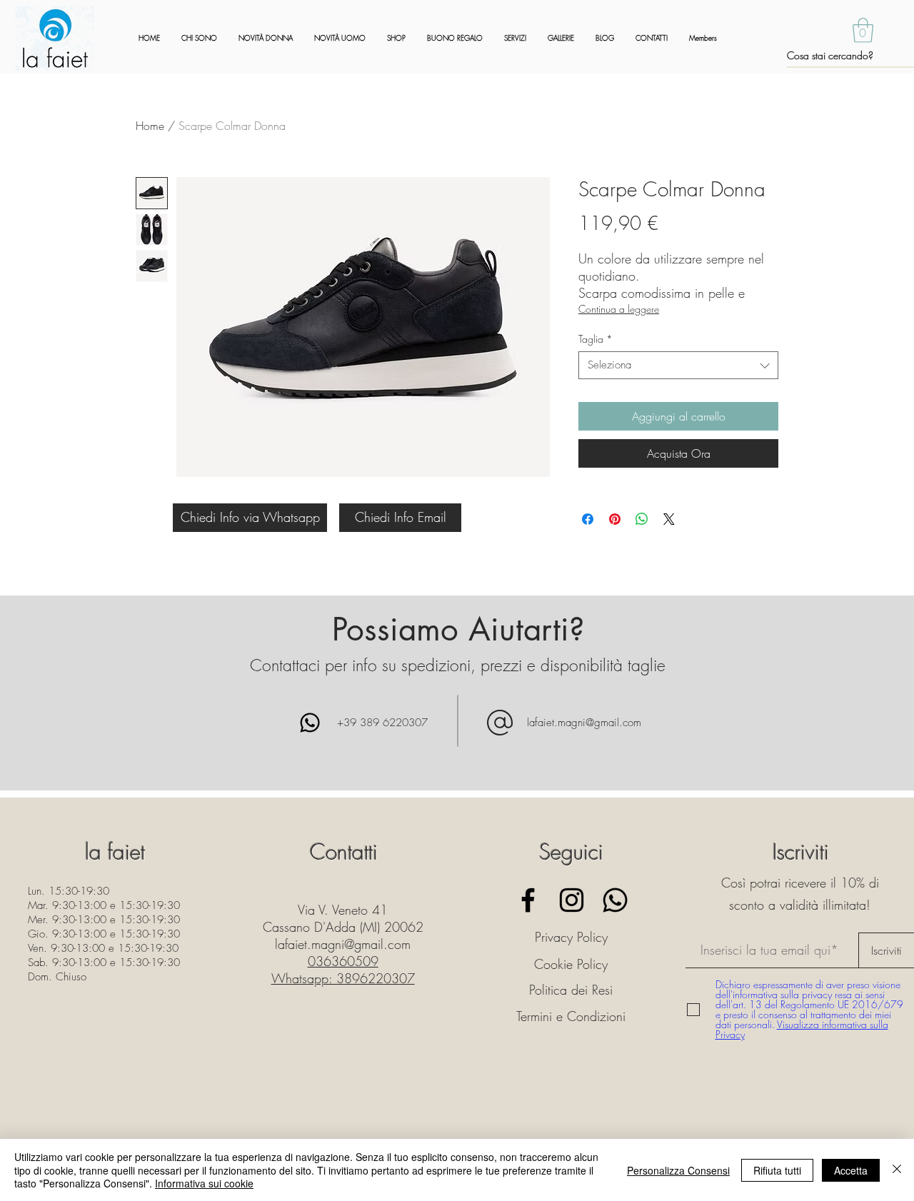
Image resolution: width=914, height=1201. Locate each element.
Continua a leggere (618, 309)
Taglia (595, 339)
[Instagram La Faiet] (572, 900)
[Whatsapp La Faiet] (615, 900)
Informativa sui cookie (204, 1183)
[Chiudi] (896, 1170)
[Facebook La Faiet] (528, 900)
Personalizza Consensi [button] (678, 1170)
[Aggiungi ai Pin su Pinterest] (614, 519)
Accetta (851, 1170)
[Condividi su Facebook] (587, 519)
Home (150, 126)
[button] (863, 30)
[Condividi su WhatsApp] (642, 519)
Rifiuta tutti (777, 1170)
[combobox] (678, 365)
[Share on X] (669, 519)
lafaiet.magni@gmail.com (584, 722)
